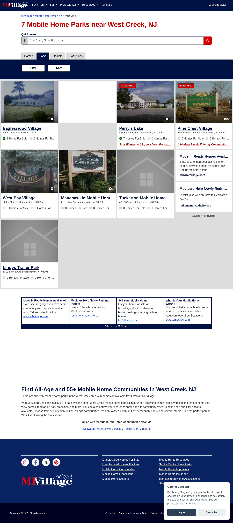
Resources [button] (89, 4)
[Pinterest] (56, 462)
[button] (24, 40)
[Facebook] (35, 462)
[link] (22, 128)
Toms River (131, 428)
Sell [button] (52, 4)
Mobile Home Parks (45, 15)
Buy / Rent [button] (38, 4)
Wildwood (89, 428)
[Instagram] (25, 462)
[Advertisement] (87, 102)
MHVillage (26, 15)
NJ (60, 15)
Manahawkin (104, 428)
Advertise (106, 4)
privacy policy (175, 503)
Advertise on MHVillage (203, 216)
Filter (33, 68)
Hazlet (118, 428)
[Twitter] (46, 462)
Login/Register (217, 4)
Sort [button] (59, 68)
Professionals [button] (68, 4)
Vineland (145, 428)
